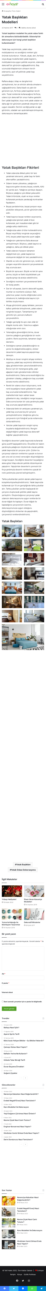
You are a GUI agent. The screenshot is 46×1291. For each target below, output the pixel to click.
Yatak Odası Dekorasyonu (23, 870)
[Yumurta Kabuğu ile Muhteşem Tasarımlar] (12, 914)
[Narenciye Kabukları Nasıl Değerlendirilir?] (8, 1200)
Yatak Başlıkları (23, 864)
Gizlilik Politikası (30, 1274)
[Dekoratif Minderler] (34, 914)
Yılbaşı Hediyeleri (9, 899)
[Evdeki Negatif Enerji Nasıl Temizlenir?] (8, 1211)
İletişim (13, 1274)
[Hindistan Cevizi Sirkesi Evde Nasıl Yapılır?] (8, 1244)
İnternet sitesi (7, 992)
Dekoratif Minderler (32, 922)
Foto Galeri (16, 11)
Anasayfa (7, 11)
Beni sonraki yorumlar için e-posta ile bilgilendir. (23, 1002)
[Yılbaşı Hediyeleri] (12, 891)
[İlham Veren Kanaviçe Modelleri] (34, 891)
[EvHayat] (12, 4)
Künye (19, 1274)
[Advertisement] (23, 141)
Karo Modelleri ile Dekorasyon (29, 1230)
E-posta (5, 983)
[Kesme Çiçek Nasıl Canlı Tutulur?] (8, 1222)
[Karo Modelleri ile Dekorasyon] (8, 1233)
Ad (3, 974)
